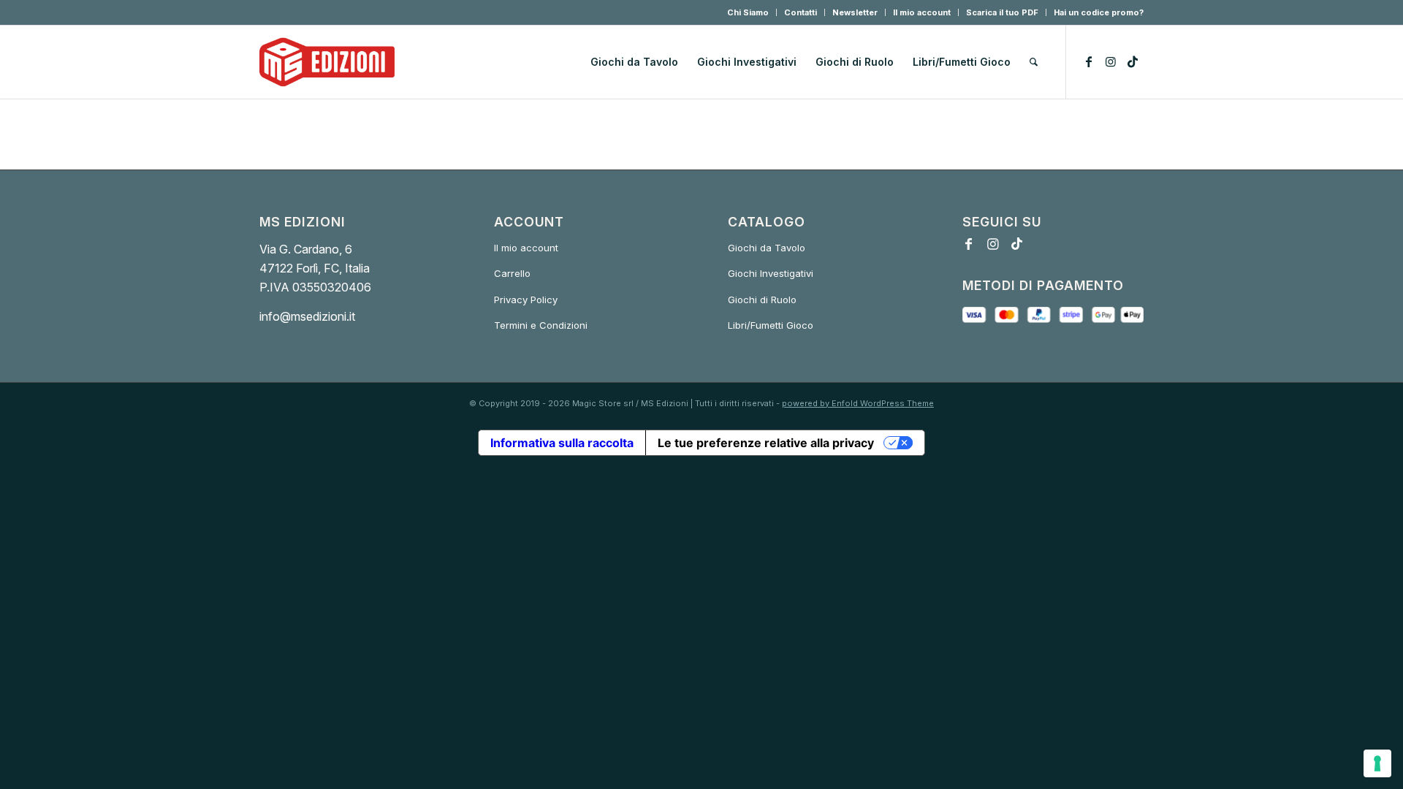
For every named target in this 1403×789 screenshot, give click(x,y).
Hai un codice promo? (1099, 12)
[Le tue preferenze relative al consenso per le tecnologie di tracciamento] (1377, 763)
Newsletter (855, 12)
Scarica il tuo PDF (1002, 12)
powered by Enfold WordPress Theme (858, 403)
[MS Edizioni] (327, 62)
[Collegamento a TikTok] (1133, 61)
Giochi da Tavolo (766, 248)
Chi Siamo (748, 12)
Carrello (512, 273)
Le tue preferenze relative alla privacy (766, 442)
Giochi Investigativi (770, 273)
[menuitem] (748, 12)
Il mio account (922, 12)
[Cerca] (1033, 62)
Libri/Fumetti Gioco (770, 325)
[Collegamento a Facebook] (1089, 61)
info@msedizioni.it (307, 316)
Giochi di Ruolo (762, 299)
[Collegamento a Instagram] (1111, 61)
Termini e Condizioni (541, 325)
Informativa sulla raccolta (562, 442)
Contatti (800, 12)
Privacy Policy (526, 299)
